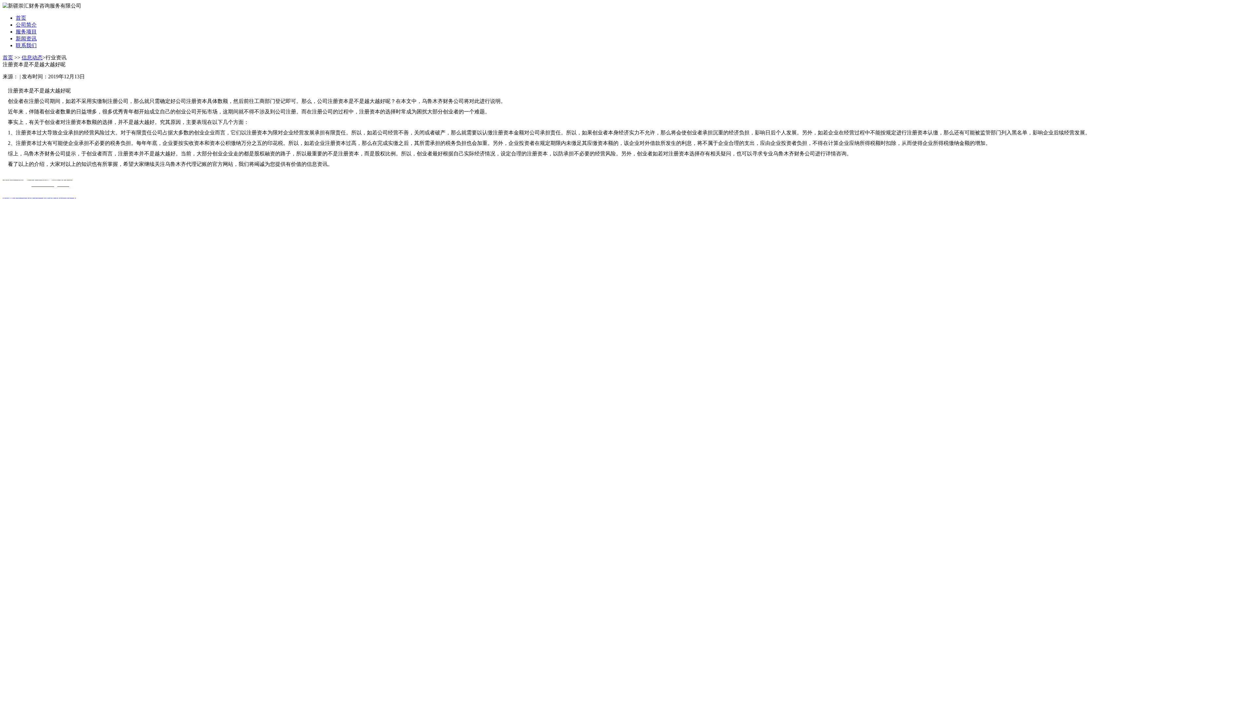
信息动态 (32, 57)
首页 (8, 57)
